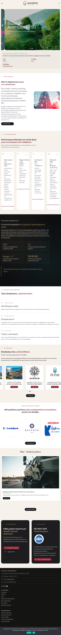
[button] (2, 3)
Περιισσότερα (56, 387)
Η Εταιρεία (4, 592)
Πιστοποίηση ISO (5, 621)
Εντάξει (29, 632)
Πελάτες (3, 594)
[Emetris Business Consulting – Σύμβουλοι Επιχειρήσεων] (30, 3)
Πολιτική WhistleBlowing (7, 619)
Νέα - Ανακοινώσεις (6, 600)
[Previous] (4, 29)
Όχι (34, 632)
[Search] (59, 3)
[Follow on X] (5, 586)
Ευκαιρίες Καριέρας (6, 605)
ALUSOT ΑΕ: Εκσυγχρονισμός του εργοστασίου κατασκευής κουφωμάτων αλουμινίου (15, 383)
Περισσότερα (6, 498)
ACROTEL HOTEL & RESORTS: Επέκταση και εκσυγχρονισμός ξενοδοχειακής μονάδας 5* (36, 383)
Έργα (2, 596)
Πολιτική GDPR (5, 617)
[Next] (56, 29)
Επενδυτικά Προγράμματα (7, 598)
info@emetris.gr (10, 579)
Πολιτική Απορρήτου (6, 612)
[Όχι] (59, 631)
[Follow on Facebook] (2, 586)
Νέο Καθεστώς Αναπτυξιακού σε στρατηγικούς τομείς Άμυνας (19, 492)
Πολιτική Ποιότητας (6, 614)
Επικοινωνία (4, 603)
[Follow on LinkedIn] (7, 586)
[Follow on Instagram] (3, 586)
